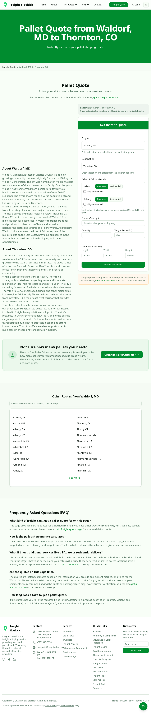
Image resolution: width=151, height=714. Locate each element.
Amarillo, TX (83, 464)
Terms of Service (67, 705)
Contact (97, 4)
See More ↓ (75, 477)
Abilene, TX (19, 417)
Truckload (67, 639)
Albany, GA (19, 429)
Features (97, 631)
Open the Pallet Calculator (120, 354)
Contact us (98, 688)
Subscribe (136, 650)
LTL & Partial (69, 635)
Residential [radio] (115, 186)
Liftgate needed (95, 191)
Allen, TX (17, 453)
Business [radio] (101, 186)
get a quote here (71, 564)
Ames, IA (18, 470)
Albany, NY (19, 435)
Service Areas (69, 652)
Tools (83, 4)
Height (128, 250)
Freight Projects (70, 643)
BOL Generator (100, 671)
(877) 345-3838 (44, 642)
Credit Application (102, 651)
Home (43, 4)
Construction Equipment (75, 648)
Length (85, 250)
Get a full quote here (106, 280)
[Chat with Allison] (143, 706)
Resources (69, 4)
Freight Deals (99, 684)
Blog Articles (99, 679)
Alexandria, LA (84, 441)
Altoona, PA (19, 464)
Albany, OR (83, 429)
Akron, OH (19, 423)
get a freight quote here (106, 97)
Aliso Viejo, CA (84, 447)
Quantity (86, 230)
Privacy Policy (126, 700)
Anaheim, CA (84, 470)
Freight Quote (118, 4)
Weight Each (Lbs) (123, 230)
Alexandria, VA (21, 441)
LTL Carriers (99, 667)
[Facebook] (9, 659)
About (54, 4)
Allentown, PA (84, 453)
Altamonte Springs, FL (89, 458)
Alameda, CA (84, 423)
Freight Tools (99, 675)
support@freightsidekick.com (51, 647)
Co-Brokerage (69, 656)
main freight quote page (68, 529)
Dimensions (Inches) (92, 246)
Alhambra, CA (20, 447)
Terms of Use (142, 700)
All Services (68, 631)
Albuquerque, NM (86, 435)
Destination (88, 159)
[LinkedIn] (14, 659)
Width (106, 250)
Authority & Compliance (104, 635)
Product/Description (91, 218)
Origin (85, 138)
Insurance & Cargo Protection (102, 641)
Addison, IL (83, 417)
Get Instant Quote (113, 264)
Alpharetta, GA (21, 458)
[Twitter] (3, 659)
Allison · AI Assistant (103, 655)
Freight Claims (100, 646)
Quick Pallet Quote (102, 659)
